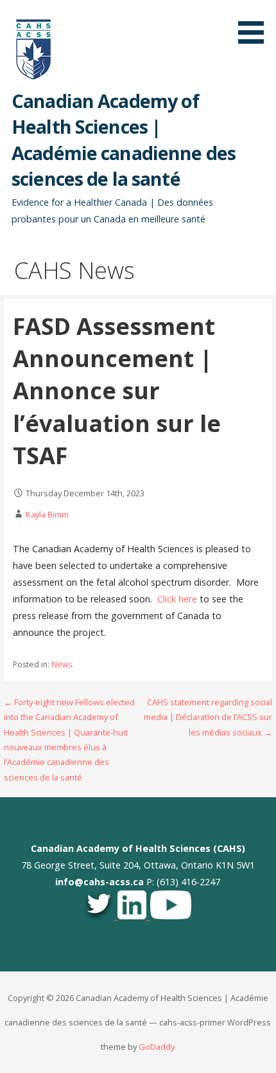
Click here (177, 599)
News (61, 664)
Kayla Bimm (47, 514)
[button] (255, 24)
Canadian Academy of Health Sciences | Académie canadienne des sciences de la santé (124, 139)
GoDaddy (157, 1046)
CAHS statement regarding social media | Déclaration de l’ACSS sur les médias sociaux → (208, 717)
